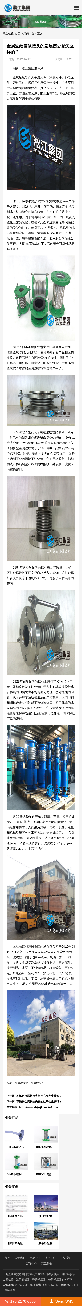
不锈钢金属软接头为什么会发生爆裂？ (39, 1095)
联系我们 (46, 1263)
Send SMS (64, 1301)
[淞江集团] (15, 7)
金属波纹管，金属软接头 (29, 1083)
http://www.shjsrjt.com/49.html (39, 1107)
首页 (17, 33)
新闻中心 (28, 33)
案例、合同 (51, 1257)
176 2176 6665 (23, 1301)
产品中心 (35, 1257)
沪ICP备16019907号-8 (62, 1284)
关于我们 (19, 1257)
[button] (76, 7)
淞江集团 (30, 1284)
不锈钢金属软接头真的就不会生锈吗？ (39, 1101)
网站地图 (9, 1290)
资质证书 (68, 1257)
